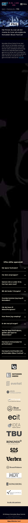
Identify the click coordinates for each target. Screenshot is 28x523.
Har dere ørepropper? (10, 275)
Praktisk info (11, 9)
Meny (24, 4)
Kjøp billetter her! (14, 521)
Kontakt (21, 57)
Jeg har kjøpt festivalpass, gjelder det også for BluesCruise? (12, 333)
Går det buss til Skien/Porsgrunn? (8, 308)
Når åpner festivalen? (10, 268)
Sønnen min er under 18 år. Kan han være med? (12, 283)
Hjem (3, 9)
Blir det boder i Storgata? (11, 291)
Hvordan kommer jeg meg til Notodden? (12, 299)
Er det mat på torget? (10, 323)
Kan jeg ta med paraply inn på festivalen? (12, 343)
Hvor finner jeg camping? (11, 316)
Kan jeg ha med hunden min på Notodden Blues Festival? (12, 352)
